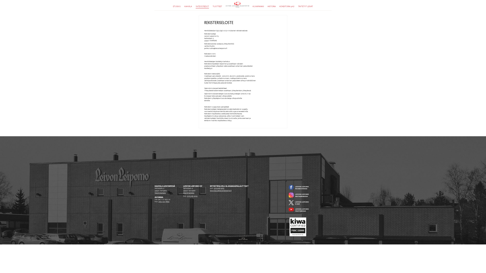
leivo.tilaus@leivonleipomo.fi (220, 191)
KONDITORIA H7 (286, 6)
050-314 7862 (163, 202)
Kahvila (188, 6)
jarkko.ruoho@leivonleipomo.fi (215, 48)
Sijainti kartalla (160, 193)
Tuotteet (217, 6)
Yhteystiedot (202, 6)
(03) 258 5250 (192, 196)
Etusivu (177, 6)
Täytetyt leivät (305, 6)
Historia (272, 6)
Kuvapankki (258, 6)
